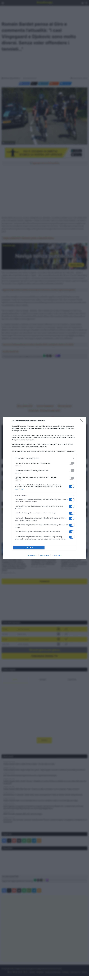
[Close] (82, 421)
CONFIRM (29, 547)
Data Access (44, 555)
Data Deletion (32, 555)
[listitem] (44, 458)
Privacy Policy (57, 555)
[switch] (71, 463)
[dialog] (44, 488)
